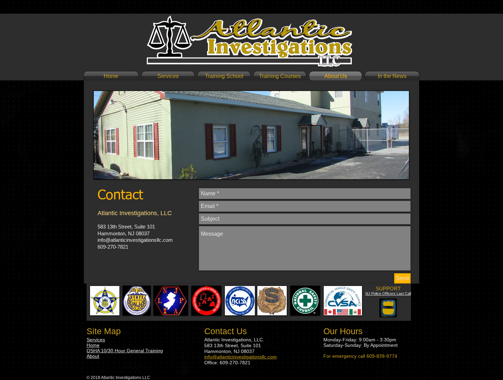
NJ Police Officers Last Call (388, 293)
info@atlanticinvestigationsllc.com (135, 240)
